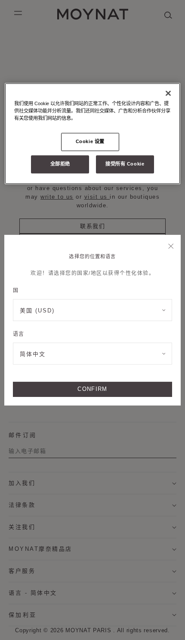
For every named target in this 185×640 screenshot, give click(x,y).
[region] (93, 133)
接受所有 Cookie (124, 163)
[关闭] (171, 246)
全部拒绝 (60, 163)
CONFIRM (92, 389)
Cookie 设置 (90, 141)
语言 (18, 334)
